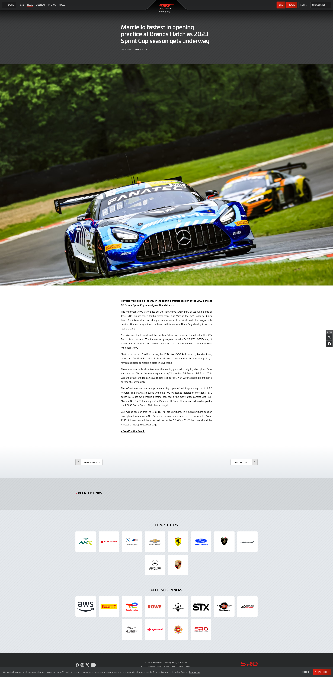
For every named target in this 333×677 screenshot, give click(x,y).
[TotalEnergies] (132, 606)
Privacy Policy (177, 666)
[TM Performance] (224, 606)
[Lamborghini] (224, 541)
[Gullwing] (132, 629)
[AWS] (85, 606)
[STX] (201, 606)
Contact (189, 666)
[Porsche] (178, 565)
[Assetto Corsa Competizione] (247, 606)
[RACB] (178, 629)
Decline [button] (305, 672)
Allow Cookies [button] (322, 672)
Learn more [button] (194, 672)
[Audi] (109, 541)
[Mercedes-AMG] (155, 565)
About (143, 666)
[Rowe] (155, 606)
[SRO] (201, 629)
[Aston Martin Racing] (85, 541)
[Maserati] (178, 606)
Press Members (154, 666)
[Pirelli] (109, 606)
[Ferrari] (178, 541)
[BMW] (132, 541)
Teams (166, 666)
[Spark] (155, 629)
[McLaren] (247, 541)
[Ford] (201, 541)
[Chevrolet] (155, 541)
